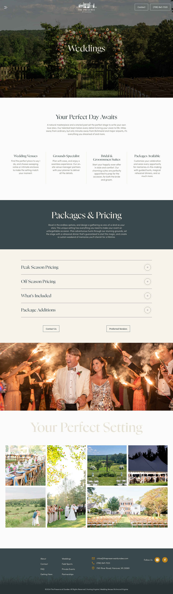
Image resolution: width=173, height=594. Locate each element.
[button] (86, 267)
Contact (141, 7)
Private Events (68, 569)
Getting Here (46, 574)
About (43, 558)
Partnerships (67, 574)
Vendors (118, 328)
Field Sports (67, 563)
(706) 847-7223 (160, 7)
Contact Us (51, 328)
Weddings (66, 558)
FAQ (42, 569)
